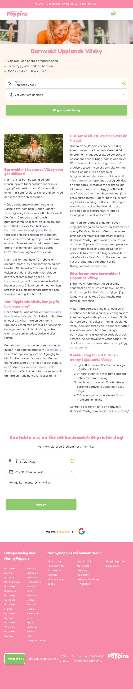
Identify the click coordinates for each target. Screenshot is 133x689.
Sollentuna (52, 349)
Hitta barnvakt (55, 565)
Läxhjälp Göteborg (88, 579)
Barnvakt (9, 568)
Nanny (8, 573)
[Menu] (122, 14)
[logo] (17, 14)
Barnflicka (10, 577)
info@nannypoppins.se (43, 658)
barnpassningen (14, 281)
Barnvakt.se (54, 570)
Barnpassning (12, 581)
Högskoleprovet (115, 561)
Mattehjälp (83, 565)
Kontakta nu (16, 658)
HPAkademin (84, 583)
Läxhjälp (52, 574)
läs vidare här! (79, 347)
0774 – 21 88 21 (65, 658)
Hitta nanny (54, 561)
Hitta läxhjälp (84, 561)
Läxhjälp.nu (112, 565)
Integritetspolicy (36, 640)
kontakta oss (99, 266)
